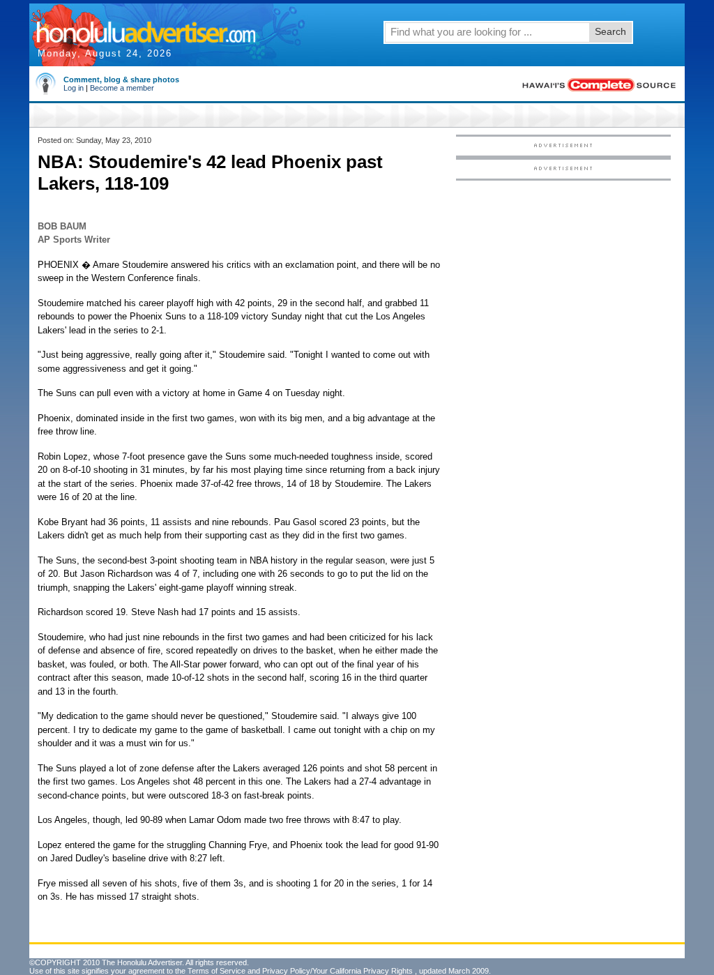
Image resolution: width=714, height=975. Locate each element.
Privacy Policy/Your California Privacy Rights (337, 971)
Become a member (122, 88)
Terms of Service (216, 971)
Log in (73, 88)
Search (610, 31)
